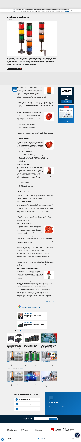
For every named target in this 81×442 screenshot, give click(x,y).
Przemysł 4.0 (67, 9)
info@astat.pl (66, 99)
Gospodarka (29, 11)
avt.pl (71, 430)
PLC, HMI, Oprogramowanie (29, 9)
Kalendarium (57, 11)
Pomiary (53, 9)
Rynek (18, 11)
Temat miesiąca (34, 11)
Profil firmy (66, 101)
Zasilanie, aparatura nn (37, 9)
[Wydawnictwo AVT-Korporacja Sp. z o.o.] (52, 430)
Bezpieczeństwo (48, 9)
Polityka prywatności (24, 430)
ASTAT (66, 96)
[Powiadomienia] (2, 439)
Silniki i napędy (19, 9)
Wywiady (43, 11)
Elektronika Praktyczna (38, 430)
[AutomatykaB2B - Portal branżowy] (11, 10)
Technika (47, 11)
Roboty (23, 9)
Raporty (39, 11)
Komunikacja (43, 9)
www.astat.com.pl (50, 301)
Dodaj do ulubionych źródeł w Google (13, 68)
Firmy (21, 11)
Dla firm (66, 11)
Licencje (22, 429)
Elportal (36, 429)
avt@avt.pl (72, 429)
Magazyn (62, 11)
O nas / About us (9, 429)
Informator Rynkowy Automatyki (12, 430)
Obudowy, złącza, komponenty (60, 9)
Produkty (24, 11)
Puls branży (52, 11)
